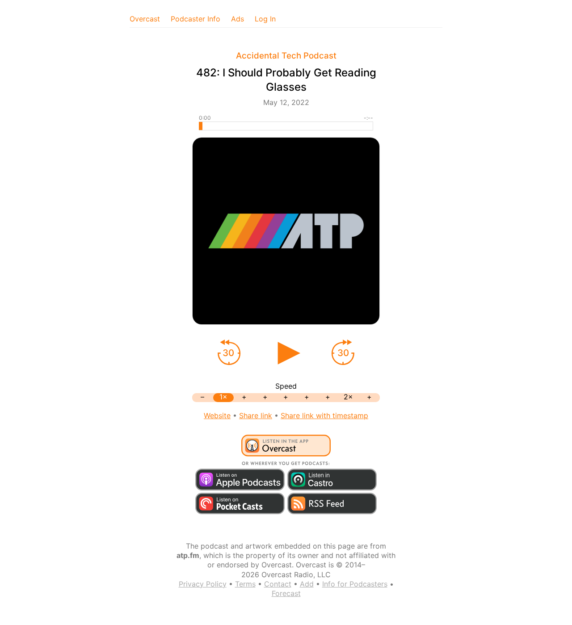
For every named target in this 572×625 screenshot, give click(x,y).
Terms (245, 583)
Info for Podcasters (354, 583)
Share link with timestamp (324, 415)
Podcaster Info (195, 18)
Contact (277, 583)
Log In (265, 18)
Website (217, 415)
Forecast (286, 593)
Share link (255, 415)
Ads (237, 18)
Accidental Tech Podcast (286, 55)
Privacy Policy (203, 583)
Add (307, 583)
